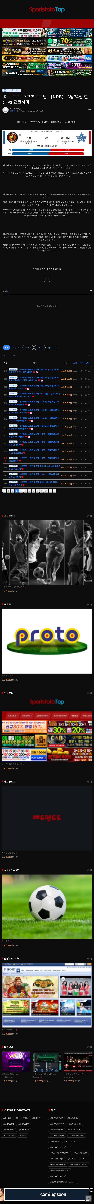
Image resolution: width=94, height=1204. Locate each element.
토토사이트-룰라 (56, 1141)
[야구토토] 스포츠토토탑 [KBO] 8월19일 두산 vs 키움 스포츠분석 (34, 483)
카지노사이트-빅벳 (56, 1159)
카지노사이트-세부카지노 (58, 1147)
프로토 (7, 604)
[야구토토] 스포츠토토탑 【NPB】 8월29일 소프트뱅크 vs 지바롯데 (34, 435)
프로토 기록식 (7, 675)
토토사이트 (9, 693)
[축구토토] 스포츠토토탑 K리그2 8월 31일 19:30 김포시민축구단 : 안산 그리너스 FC (34, 379)
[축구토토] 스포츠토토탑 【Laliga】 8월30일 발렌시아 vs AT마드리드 (34, 411)
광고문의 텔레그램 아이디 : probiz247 (63, 1182)
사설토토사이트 (12, 870)
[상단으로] (88, 1198)
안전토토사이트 (12, 958)
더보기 (89, 516)
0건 (13, 110)
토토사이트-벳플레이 (57, 1124)
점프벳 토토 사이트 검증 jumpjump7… (73, 1075)
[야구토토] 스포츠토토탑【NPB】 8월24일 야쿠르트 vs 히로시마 (34, 467)
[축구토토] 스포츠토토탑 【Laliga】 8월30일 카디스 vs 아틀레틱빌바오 (34, 419)
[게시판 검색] (89, 355)
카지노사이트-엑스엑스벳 (76, 1159)
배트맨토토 (9, 781)
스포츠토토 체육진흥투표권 (13, 587)
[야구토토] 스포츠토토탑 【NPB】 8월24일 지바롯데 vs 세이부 (34, 443)
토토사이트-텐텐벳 (75, 1124)
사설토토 (5, 941)
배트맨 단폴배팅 (8, 852)
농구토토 (40, 347)
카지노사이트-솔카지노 (58, 1164)
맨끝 (54, 491)
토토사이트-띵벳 (73, 1118)
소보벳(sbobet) (8, 1029)
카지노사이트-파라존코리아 (59, 1153)
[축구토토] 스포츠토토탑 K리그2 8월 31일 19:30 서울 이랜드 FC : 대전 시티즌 (34, 371)
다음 (50, 491)
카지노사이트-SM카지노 (78, 1164)
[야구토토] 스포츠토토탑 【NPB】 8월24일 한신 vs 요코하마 (34, 459)
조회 (75, 362)
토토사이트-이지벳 (56, 1129)
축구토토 (16, 347)
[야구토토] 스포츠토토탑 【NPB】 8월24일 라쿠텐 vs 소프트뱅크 (34, 451)
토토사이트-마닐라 (56, 1118)
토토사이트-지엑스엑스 (77, 1135)
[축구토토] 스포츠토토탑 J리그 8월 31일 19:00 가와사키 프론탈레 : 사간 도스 (34, 395)
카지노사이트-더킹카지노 (58, 1176)
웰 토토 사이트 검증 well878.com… (10, 1075)
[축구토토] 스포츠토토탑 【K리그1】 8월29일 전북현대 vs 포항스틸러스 (34, 427)
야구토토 (28, 347)
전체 (6, 347)
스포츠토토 (9, 516)
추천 (81, 362)
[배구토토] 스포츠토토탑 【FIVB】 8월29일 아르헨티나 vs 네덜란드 (34, 403)
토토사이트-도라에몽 (57, 1135)
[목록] (89, 109)
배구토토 (51, 347)
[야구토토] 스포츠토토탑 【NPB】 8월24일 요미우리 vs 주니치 (34, 475)
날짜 (88, 362)
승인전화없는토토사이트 (12, 764)
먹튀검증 (8, 1047)
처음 (4, 491)
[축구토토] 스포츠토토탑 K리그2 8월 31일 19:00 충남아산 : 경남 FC (34, 387)
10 (46, 490)
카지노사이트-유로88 (80, 1153)
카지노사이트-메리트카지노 (59, 1170)
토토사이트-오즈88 (73, 1129)
